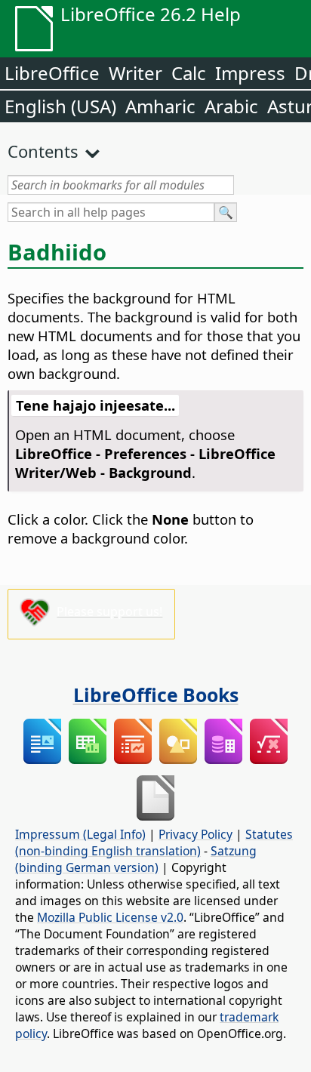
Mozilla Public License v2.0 (110, 917)
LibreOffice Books (156, 694)
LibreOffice (52, 72)
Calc (188, 72)
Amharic (160, 106)
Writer (135, 72)
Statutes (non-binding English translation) (154, 842)
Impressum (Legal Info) (80, 834)
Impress (250, 72)
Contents (43, 151)
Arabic (231, 106)
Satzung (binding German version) (136, 859)
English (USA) (60, 106)
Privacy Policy (195, 834)
